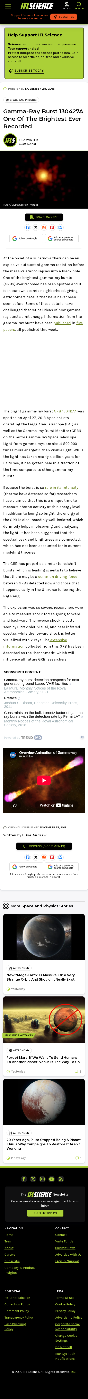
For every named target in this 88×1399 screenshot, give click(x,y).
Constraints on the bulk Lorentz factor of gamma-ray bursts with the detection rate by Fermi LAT (44, 715)
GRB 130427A (65, 411)
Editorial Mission (17, 1298)
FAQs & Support (67, 1261)
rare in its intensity (61, 487)
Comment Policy (17, 1311)
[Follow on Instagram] (42, 1179)
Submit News (65, 1248)
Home (9, 1235)
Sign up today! (45, 1213)
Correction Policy (17, 1304)
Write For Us (64, 1241)
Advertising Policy (68, 1317)
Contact (61, 1235)
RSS (74, 1372)
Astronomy (21, 967)
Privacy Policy (65, 1311)
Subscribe (12, 1261)
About (9, 1248)
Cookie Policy (65, 1304)
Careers (10, 1254)
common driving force (57, 576)
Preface (10, 698)
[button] (79, 4)
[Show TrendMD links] (82, 737)
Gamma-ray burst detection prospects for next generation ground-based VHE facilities (41, 682)
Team (8, 1241)
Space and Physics (23, 99)
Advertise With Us (68, 1254)
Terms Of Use (64, 1298)
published (62, 323)
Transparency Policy (19, 1317)
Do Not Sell (63, 1347)
